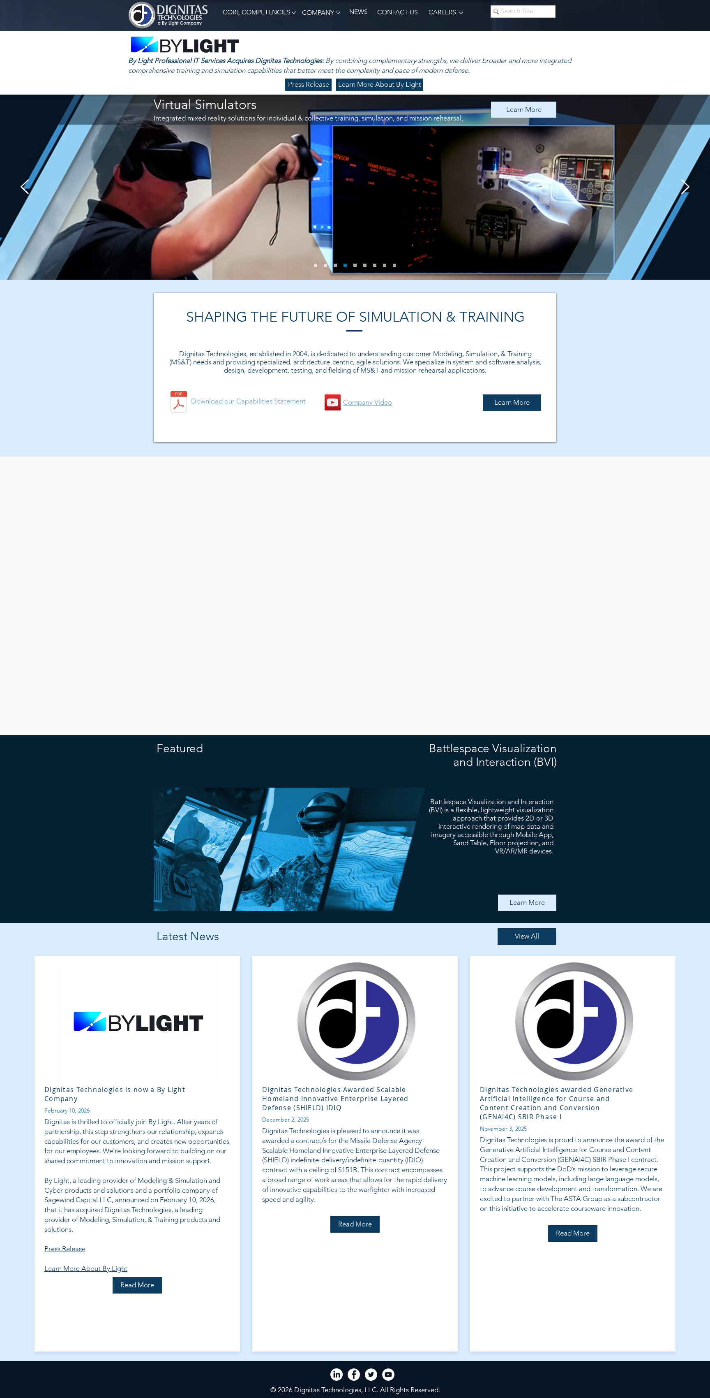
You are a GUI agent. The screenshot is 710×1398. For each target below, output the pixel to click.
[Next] (685, 187)
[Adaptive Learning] (315, 265)
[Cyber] (335, 265)
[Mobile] (384, 265)
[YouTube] (333, 402)
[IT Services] (365, 265)
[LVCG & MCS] (374, 265)
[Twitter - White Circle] (371, 1374)
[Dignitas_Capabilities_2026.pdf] (178, 402)
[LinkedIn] (336, 1374)
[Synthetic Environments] (355, 265)
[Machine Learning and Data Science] (325, 265)
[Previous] (24, 187)
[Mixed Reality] (345, 265)
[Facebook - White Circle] (354, 1374)
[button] (255, 12)
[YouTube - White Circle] (388, 1374)
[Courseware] (394, 265)
